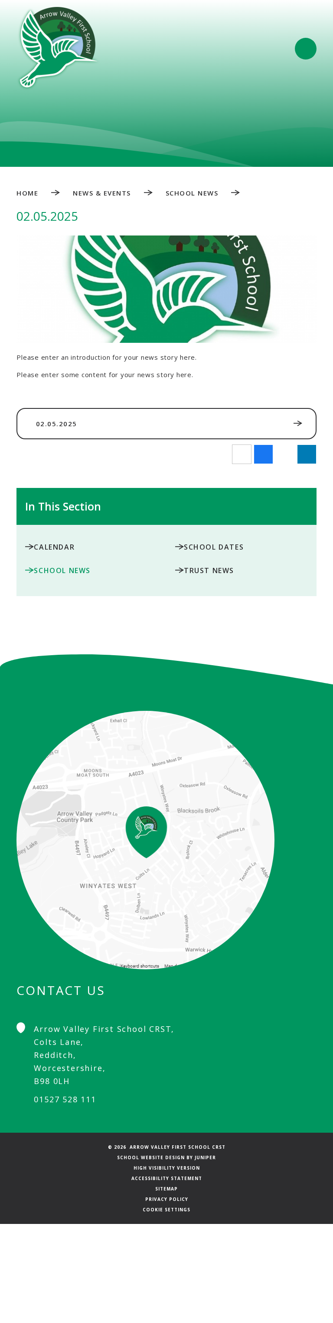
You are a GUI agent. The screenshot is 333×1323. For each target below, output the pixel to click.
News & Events (102, 193)
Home (27, 193)
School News (192, 193)
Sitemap (166, 1189)
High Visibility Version (167, 1168)
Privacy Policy (166, 1199)
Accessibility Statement (166, 1178)
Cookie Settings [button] (166, 1210)
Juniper (205, 1157)
